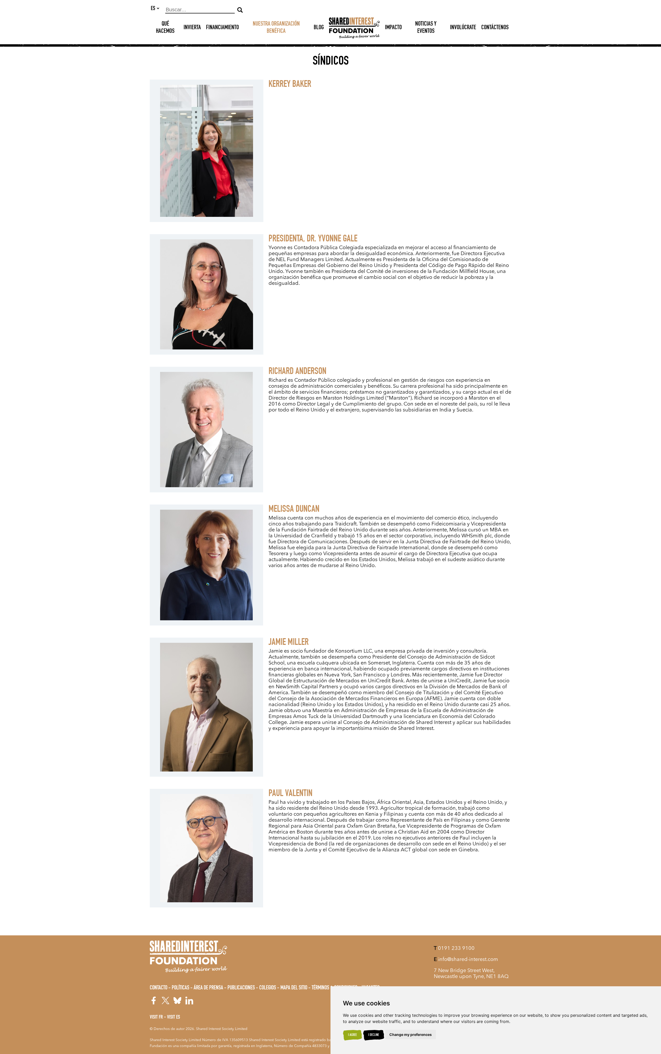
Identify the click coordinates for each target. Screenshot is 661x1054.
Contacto (158, 988)
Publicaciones (241, 988)
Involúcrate (463, 28)
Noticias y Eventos (425, 28)
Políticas (180, 988)
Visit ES (173, 1017)
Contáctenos (495, 28)
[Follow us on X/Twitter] (165, 1000)
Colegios (267, 988)
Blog (319, 28)
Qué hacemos (165, 28)
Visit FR (156, 1017)
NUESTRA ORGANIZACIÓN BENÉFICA (276, 28)
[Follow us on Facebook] (154, 1000)
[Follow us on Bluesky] (177, 1000)
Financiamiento (222, 28)
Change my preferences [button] (410, 1034)
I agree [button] (352, 1035)
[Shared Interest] (354, 28)
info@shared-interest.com (466, 959)
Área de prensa (208, 988)
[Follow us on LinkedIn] (189, 1000)
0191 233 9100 (454, 948)
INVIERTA (192, 28)
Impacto (393, 28)
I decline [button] (373, 1035)
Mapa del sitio (293, 988)
